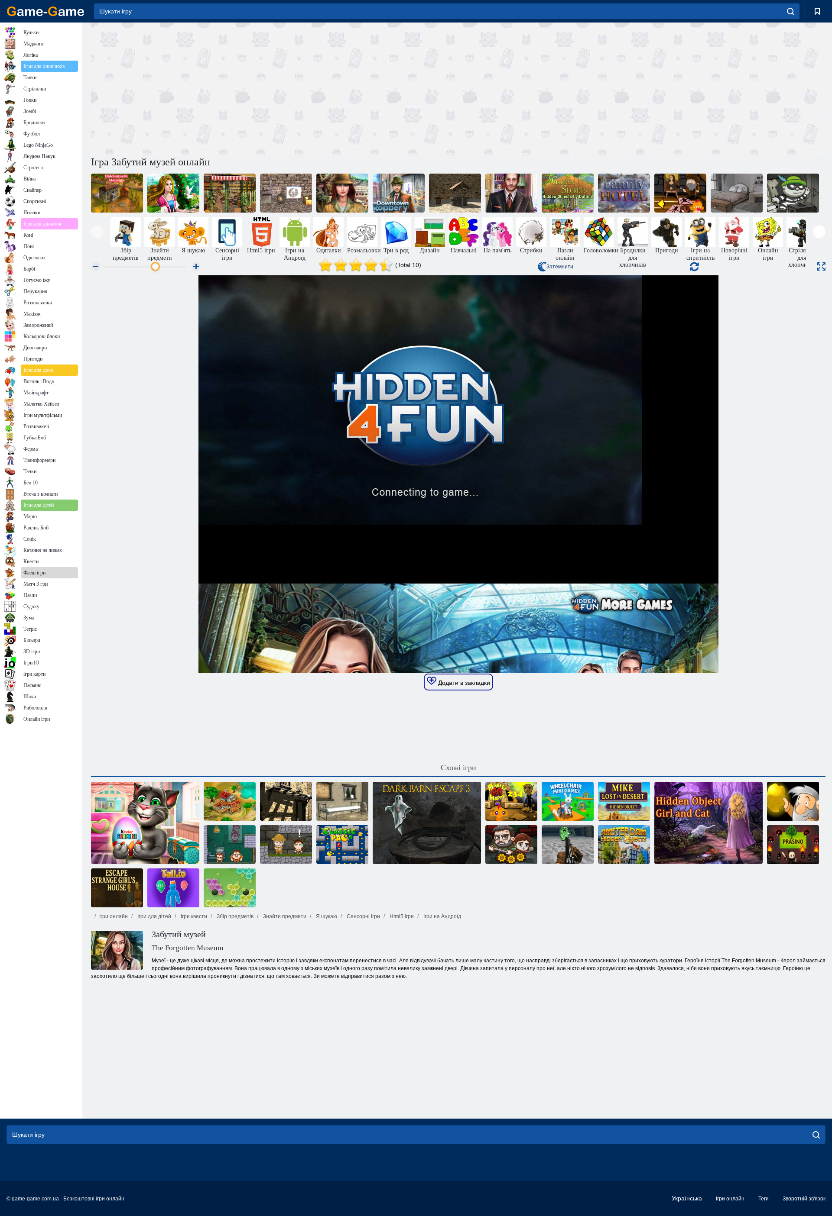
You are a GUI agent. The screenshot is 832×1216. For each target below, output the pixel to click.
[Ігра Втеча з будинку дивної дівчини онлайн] (117, 887)
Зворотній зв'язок (804, 1199)
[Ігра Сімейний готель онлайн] (624, 193)
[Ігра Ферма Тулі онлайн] (230, 801)
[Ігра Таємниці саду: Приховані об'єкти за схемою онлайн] (568, 193)
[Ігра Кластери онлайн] (230, 887)
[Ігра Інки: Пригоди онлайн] (286, 844)
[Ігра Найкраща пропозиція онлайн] (511, 193)
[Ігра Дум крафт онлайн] (568, 844)
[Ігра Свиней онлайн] (793, 844)
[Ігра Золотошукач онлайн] (793, 801)
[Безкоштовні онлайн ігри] (45, 11)
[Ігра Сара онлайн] (737, 193)
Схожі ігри (458, 767)
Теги (763, 1199)
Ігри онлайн (113, 916)
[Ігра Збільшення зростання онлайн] (173, 887)
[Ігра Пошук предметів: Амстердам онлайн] (624, 844)
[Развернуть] (821, 266)
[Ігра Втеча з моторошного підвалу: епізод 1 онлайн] (286, 193)
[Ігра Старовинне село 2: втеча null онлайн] (455, 193)
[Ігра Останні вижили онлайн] (511, 844)
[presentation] (97, 232)
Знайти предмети (284, 916)
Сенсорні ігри (362, 916)
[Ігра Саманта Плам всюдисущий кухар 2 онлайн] (230, 193)
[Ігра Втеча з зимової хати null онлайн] (342, 801)
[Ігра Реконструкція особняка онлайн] (117, 193)
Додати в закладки (463, 682)
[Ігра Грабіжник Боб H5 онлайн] (793, 193)
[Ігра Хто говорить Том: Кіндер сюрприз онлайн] (145, 823)
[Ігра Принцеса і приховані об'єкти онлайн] (173, 193)
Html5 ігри (401, 916)
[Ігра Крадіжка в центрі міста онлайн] (399, 193)
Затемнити (559, 267)
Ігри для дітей (153, 916)
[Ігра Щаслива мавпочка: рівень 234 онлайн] (511, 801)
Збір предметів (234, 916)
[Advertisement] (275, 87)
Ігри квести (193, 916)
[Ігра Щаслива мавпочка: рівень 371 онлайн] (680, 193)
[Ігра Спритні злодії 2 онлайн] (230, 844)
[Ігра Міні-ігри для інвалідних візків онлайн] (568, 801)
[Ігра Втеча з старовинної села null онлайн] (286, 801)
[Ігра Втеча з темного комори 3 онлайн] (427, 823)
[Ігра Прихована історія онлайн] (342, 193)
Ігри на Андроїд (441, 916)
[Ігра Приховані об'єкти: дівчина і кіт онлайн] (708, 823)
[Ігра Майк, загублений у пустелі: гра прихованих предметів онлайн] (624, 801)
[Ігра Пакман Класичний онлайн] (342, 844)
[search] (790, 11)
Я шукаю (326, 916)
